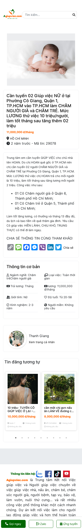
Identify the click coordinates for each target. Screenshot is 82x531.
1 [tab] (16, 438)
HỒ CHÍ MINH (19, 138)
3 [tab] (28, 438)
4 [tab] (35, 438)
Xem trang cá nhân (42, 342)
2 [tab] (22, 438)
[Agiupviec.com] (40, 473)
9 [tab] (66, 438)
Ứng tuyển (70, 524)
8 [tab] (60, 438)
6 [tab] (47, 438)
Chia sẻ (68, 247)
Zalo (43, 524)
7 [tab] (54, 438)
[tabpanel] (22, 401)
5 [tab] (41, 438)
